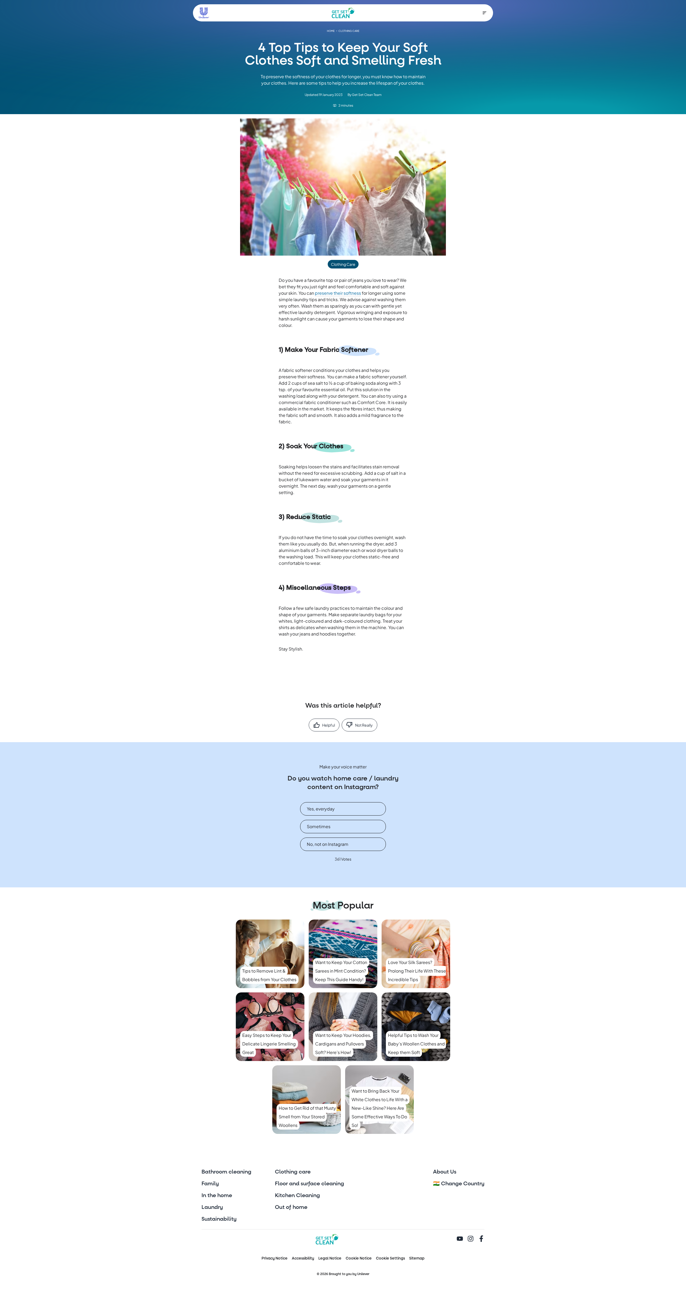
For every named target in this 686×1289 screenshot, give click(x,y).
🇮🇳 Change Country (458, 1183)
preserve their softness (338, 293)
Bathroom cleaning (226, 1171)
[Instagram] (470, 1239)
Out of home (291, 1207)
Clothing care (293, 1171)
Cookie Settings (390, 1258)
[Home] (343, 13)
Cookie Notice (359, 1258)
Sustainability (219, 1219)
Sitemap (416, 1258)
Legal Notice (329, 1258)
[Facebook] (481, 1239)
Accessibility (303, 1258)
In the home (217, 1195)
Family (210, 1183)
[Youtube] (460, 1239)
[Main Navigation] (484, 12)
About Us (444, 1171)
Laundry (212, 1207)
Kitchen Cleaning (297, 1195)
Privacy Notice (275, 1258)
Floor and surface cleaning (309, 1183)
